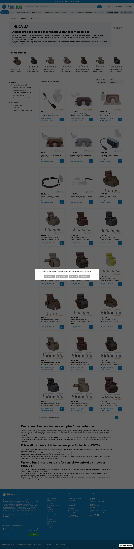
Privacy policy (84, 277)
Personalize (73, 277)
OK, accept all (49, 277)
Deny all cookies (62, 277)
